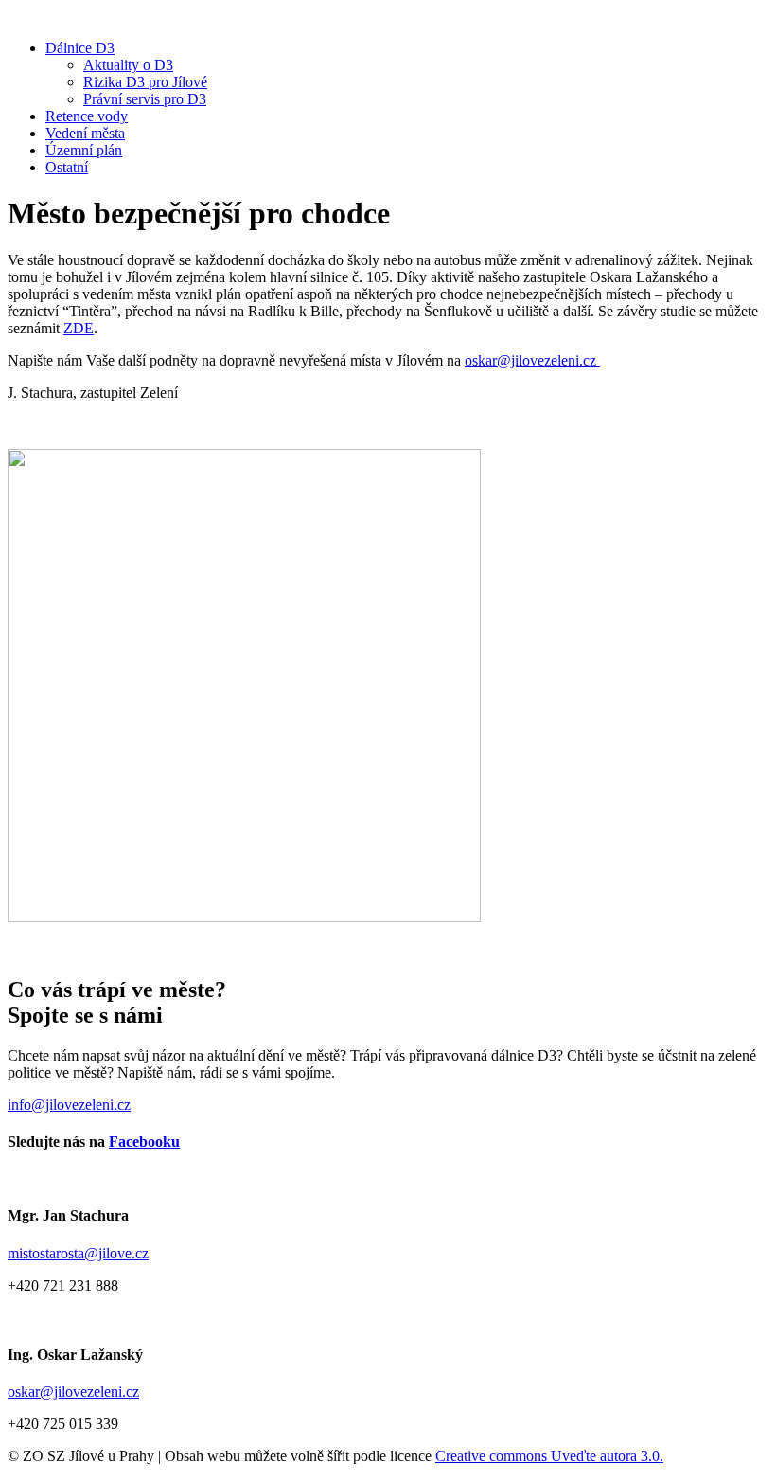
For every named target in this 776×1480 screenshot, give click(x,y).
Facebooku (144, 1141)
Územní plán (83, 150)
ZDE (78, 328)
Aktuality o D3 (128, 65)
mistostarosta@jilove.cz (78, 1253)
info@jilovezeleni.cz (69, 1105)
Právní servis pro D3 (144, 99)
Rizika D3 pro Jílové (145, 82)
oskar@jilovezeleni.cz (532, 360)
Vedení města (85, 133)
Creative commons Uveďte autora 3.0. (549, 1456)
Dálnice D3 (80, 48)
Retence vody (86, 116)
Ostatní (66, 167)
